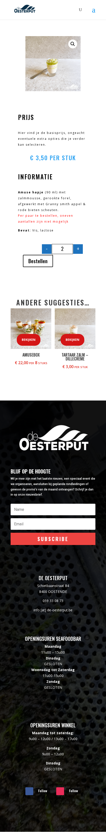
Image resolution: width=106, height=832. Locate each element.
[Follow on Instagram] (60, 791)
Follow (42, 790)
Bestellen (38, 261)
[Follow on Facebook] (29, 791)
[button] (72, 44)
